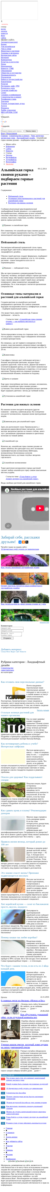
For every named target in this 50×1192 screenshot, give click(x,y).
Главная (9, 1128)
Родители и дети (8, 88)
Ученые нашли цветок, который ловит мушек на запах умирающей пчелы (24, 1046)
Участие (9, 1146)
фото (3, 35)
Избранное (10, 146)
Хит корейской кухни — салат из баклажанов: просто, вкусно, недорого (25, 905)
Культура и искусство (10, 62)
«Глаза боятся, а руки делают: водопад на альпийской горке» (22, 478)
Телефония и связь (8, 99)
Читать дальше (43, 710)
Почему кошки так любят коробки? (19, 937)
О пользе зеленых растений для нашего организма (17, 714)
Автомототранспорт (9, 42)
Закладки (9, 164)
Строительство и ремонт (11, 97)
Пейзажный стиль (15, 196)
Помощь (9, 1150)
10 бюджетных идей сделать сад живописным (20, 549)
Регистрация (11, 133)
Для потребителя (8, 46)
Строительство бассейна (16, 1093)
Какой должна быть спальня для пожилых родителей (27, 1084)
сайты (3, 38)
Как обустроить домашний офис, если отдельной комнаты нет (24, 1016)
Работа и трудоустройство (11, 79)
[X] (26, 542)
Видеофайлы (11, 157)
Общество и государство (11, 73)
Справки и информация (11, 95)
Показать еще (44, 622)
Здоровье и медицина (10, 53)
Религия (4, 84)
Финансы (5, 108)
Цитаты (9, 155)
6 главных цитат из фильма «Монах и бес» (23, 1000)
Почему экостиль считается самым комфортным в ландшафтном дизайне (21, 587)
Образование (6, 71)
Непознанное (6, 66)
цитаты (4, 31)
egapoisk (5, 126)
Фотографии (11, 162)
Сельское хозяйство (9, 90)
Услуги (4, 106)
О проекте (10, 1133)
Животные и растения (10, 51)
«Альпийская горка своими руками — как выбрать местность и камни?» (24, 321)
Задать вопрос (11, 1137)
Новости (9, 151)
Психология (6, 77)
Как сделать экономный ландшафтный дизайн (20, 567)
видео (3, 29)
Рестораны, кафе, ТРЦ (10, 86)
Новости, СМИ (7, 68)
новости (4, 33)
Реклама (9, 1154)
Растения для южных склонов (20, 203)
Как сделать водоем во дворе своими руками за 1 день (23, 604)
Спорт (3, 93)
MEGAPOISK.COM (9, 112)
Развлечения (6, 82)
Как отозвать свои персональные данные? (22, 682)
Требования (11, 1159)
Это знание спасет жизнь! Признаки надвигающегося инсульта (20, 874)
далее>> (33, 1008)
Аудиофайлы (11, 160)
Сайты (8, 149)
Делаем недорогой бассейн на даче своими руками (26, 1103)
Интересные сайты (9, 55)
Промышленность (8, 75)
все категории (7, 672)
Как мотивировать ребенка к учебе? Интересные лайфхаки (19, 745)
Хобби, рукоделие (8, 110)
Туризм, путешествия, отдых (13, 103)
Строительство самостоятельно (7, 669)
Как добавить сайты (14, 1141)
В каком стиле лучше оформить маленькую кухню (26, 1123)
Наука (3, 64)
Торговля (5, 101)
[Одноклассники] (23, 542)
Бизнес (4, 44)
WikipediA (5, 117)
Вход (3, 133)
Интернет (5, 57)
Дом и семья (6, 49)
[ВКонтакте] (20, 542)
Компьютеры (6, 60)
